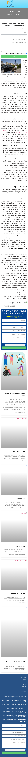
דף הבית (19, 14)
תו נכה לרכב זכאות (19, 451)
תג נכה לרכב (21, 499)
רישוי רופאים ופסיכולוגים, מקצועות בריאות (16, 708)
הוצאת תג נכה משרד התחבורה (15, 661)
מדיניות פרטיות (14, 53)
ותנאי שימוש (8, 53)
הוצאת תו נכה (20, 546)
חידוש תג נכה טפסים (18, 593)
